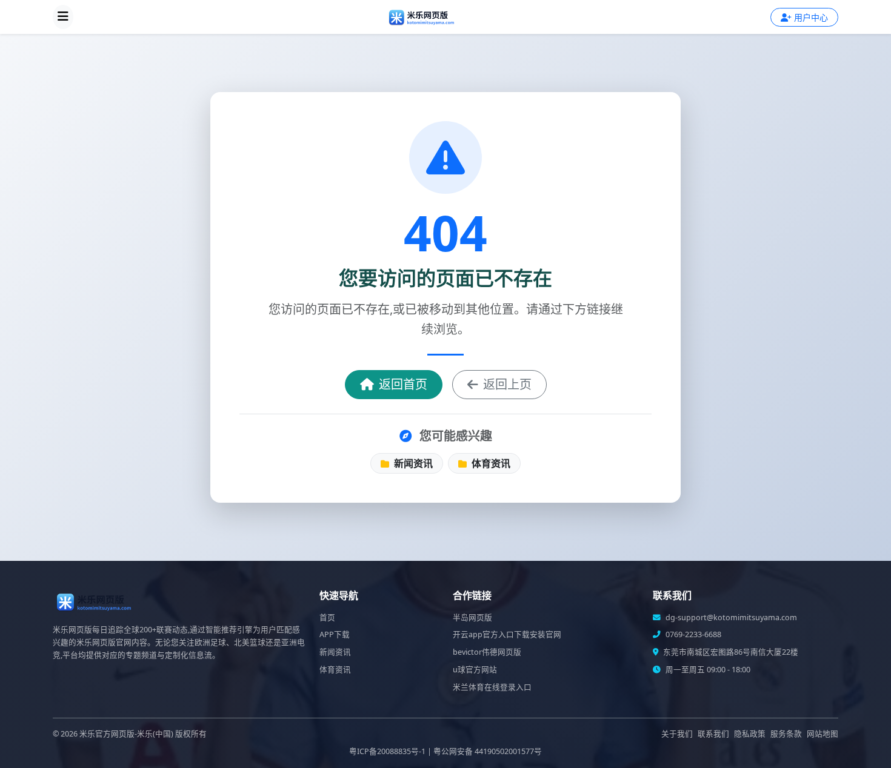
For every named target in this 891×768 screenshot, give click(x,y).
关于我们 (677, 734)
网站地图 (822, 734)
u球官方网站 (475, 669)
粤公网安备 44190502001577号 (487, 751)
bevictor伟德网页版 (487, 652)
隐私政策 (750, 734)
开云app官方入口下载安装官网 (507, 634)
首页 (327, 617)
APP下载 (334, 634)
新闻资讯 (412, 463)
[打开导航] (63, 17)
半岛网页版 (472, 617)
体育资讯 (489, 463)
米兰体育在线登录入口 (492, 687)
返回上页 (507, 384)
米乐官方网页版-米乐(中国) (126, 734)
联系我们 (713, 734)
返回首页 (403, 384)
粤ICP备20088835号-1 (387, 751)
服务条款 (786, 734)
